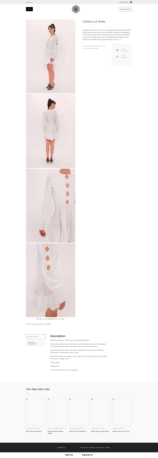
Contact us (29, 2)
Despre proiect (125, 9)
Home (28, 324)
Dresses (34, 324)
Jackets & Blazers (53, 428)
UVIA (38, 428)
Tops (118, 428)
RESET (34, 428)
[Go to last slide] (27, 417)
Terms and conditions (87, 447)
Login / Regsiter (124, 2)
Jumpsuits (29, 428)
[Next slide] (130, 417)
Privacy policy (99, 447)
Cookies (107, 447)
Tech (29, 9)
